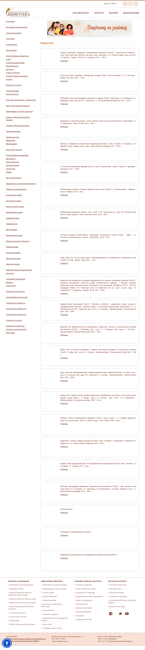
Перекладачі (14, 621)
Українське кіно (12, 137)
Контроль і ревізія (14, 150)
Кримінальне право (14, 212)
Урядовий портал (16, 589)
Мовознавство (12, 162)
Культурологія (12, 94)
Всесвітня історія (13, 85)
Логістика (10, 39)
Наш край (80, 616)
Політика (10, 273)
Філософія (10, 333)
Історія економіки (13, 33)
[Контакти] (130, 3)
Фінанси (9, 282)
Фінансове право (13, 258)
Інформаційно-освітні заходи (54, 589)
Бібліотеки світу (115, 589)
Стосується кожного (17, 613)
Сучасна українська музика (17, 126)
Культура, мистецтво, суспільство (21, 100)
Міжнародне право (14, 235)
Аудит (8, 59)
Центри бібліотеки (50, 596)
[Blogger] (115, 614)
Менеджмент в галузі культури (19, 111)
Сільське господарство (16, 329)
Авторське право (13, 178)
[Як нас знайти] (136, 3)
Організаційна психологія (17, 297)
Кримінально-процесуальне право (21, 184)
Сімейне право (12, 247)
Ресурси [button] (113, 13)
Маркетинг (10, 140)
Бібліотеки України (116, 593)
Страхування (11, 44)
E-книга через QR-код (17, 617)
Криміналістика (12, 218)
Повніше (64, 61)
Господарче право (14, 195)
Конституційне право (15, 206)
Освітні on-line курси (117, 607)
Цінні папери (11, 50)
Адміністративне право (16, 189)
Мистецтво (11, 159)
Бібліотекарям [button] (131, 13)
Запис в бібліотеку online (86, 589)
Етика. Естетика (13, 73)
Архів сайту (47, 624)
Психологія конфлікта (15, 303)
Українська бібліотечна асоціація (22, 603)
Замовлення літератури (85, 593)
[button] (7, 643)
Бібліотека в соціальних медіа (55, 585)
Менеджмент (11, 144)
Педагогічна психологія (16, 314)
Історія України (12, 91)
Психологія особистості (16, 309)
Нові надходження (83, 612)
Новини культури (49, 600)
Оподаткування (12, 165)
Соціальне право (13, 253)
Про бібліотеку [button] (81, 13)
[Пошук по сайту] (124, 3)
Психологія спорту (14, 320)
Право (9, 172)
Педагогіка (10, 169)
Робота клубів (48, 593)
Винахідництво (12, 66)
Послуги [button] (99, 13)
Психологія (11, 286)
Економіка (10, 21)
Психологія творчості (15, 291)
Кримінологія (11, 224)
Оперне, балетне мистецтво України (18, 118)
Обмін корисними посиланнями (22, 624)
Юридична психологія (15, 326)
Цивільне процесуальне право (19, 270)
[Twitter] (119, 614)
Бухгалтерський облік (15, 63)
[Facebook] (110, 614)
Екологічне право (13, 201)
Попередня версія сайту (52, 628)
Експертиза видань (50, 614)
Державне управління (15, 279)
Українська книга (13, 131)
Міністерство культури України (21, 585)
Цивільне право (13, 264)
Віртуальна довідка (84, 585)
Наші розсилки (82, 604)
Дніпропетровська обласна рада (22, 599)
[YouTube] (126, 614)
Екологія (9, 69)
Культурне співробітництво (18, 106)
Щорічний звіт (48, 610)
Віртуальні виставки (84, 608)
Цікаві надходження (84, 600)
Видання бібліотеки (84, 620)
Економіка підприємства (16, 27)
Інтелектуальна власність (17, 76)
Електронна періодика (118, 596)
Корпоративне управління (17, 56)
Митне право (11, 230)
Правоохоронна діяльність (17, 241)
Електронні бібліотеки (118, 585)
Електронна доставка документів (89, 596)
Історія (9, 79)
